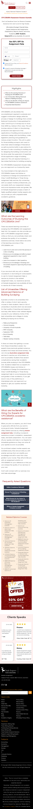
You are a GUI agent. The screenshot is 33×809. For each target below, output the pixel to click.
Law (2, 750)
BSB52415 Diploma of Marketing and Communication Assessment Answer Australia (23, 542)
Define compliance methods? (15, 487)
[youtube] (6, 684)
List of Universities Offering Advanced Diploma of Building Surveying (15, 97)
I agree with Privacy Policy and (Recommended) (16, 64)
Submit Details (16, 76)
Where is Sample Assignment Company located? (15, 507)
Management (5, 746)
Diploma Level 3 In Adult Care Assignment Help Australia (10, 530)
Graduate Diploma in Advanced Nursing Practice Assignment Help (23, 566)
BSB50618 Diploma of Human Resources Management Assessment (10, 564)
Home (2, 699)
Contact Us (4, 707)
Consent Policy (20, 707)
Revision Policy (20, 703)
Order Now (12, 7)
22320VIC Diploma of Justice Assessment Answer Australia (10, 550)
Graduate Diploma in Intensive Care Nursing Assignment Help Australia (23, 555)
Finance (3, 758)
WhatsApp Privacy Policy (23, 718)
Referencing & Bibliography (8, 736)
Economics (4, 744)
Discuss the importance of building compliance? (15, 493)
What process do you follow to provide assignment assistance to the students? (15, 500)
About (3, 701)
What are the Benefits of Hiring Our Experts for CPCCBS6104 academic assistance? (17, 101)
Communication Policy (22, 709)
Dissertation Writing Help (8, 724)
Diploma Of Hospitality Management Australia (8, 523)
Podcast (18, 715)
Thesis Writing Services (7, 726)
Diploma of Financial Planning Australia (23, 527)
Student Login (20, 7)
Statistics (3, 760)
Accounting (4, 742)
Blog (2, 713)
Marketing (4, 756)
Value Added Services (22, 713)
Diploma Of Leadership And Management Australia (9, 537)
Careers (3, 709)
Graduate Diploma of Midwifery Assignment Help (23, 561)
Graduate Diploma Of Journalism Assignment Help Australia (10, 543)
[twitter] (4, 684)
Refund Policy (20, 701)
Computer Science (6, 754)
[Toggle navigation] (30, 3)
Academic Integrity (6, 718)
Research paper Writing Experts (9, 734)
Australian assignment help (19, 353)
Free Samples (5, 711)
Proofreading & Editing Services (9, 728)
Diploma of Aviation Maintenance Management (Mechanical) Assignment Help (23, 534)
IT (1, 752)
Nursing (3, 748)
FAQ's (2, 715)
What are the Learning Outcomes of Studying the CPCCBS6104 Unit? (15, 93)
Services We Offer (6, 705)
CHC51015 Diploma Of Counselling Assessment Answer (23, 549)
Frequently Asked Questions (13, 104)
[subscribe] (30, 692)
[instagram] (2, 684)
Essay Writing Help (6, 730)
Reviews (18, 711)
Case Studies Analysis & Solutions (10, 732)
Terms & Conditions (23, 63)
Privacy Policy (20, 699)
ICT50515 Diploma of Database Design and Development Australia (10, 556)
